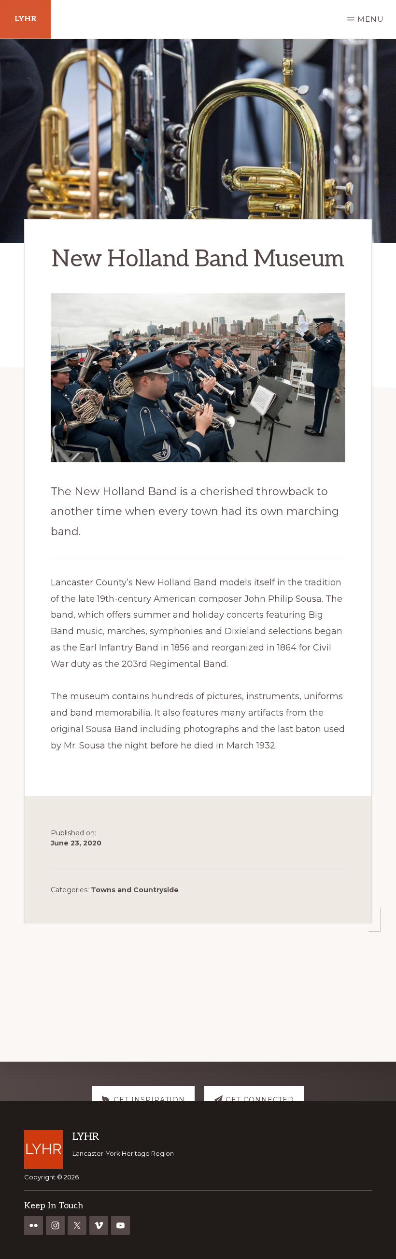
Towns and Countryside (135, 889)
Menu (370, 19)
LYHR (25, 19)
